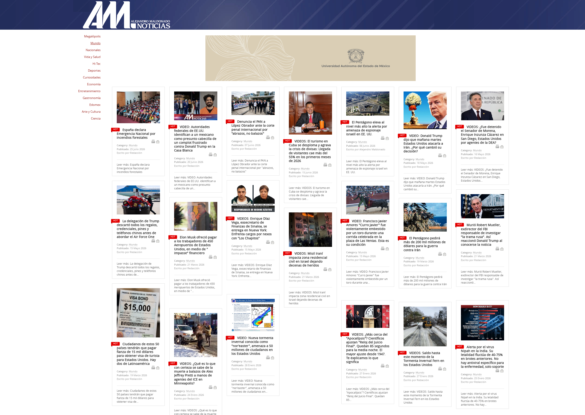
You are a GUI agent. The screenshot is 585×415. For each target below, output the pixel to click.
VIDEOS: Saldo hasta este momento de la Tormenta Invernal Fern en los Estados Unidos (424, 350)
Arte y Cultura (91, 112)
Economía (94, 84)
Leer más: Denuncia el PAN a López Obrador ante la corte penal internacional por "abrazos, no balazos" (252, 166)
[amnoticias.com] (126, 15)
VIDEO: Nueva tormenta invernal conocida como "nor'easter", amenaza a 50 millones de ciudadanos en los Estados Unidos (252, 336)
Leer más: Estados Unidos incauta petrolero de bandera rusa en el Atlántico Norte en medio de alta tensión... (306, 146)
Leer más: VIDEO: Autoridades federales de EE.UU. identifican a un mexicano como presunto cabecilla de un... (195, 182)
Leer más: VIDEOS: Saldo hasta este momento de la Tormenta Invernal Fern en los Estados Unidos (423, 388)
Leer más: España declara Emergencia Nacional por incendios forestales (133, 168)
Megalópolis (92, 36)
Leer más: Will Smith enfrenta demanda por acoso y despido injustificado (250, 136)
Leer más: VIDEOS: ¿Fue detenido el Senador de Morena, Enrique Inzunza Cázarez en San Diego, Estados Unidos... (482, 175)
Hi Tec (97, 64)
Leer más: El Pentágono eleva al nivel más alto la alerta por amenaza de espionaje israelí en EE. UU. (366, 166)
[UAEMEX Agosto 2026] (310, 80)
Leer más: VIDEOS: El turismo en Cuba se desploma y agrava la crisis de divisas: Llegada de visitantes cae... (309, 193)
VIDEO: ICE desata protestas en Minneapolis (193, 100)
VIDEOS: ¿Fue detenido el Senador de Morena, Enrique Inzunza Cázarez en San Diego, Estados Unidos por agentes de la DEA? (482, 134)
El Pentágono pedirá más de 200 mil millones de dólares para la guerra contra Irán (425, 244)
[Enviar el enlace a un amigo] (215, 155)
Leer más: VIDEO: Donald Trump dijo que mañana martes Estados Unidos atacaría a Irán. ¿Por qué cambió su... (424, 183)
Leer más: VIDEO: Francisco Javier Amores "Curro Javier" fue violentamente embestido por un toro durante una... (367, 277)
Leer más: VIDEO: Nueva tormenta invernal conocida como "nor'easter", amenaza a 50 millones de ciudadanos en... (252, 376)
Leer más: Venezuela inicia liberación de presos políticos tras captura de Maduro (138, 140)
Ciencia (96, 118)
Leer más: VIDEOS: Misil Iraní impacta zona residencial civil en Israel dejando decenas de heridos (309, 297)
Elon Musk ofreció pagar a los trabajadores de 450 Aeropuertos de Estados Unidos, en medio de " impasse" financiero (195, 245)
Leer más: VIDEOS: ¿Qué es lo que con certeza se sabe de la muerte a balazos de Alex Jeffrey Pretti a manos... (195, 407)
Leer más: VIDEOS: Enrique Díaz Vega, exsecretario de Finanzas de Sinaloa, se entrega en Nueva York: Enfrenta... (252, 270)
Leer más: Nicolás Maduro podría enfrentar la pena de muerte (366, 134)
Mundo (190, 158)
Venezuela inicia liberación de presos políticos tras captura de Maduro (135, 104)
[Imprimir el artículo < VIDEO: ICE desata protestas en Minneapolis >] (210, 105)
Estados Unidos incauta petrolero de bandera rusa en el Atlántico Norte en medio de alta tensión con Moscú (309, 106)
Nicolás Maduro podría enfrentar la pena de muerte (365, 102)
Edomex (95, 105)
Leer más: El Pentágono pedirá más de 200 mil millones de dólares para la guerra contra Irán (425, 280)
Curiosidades (92, 77)
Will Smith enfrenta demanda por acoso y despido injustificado (248, 102)
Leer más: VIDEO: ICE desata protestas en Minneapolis (192, 130)
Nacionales (93, 50)
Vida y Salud (92, 57)
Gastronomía (92, 98)
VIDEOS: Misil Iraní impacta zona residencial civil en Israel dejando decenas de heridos (308, 259)
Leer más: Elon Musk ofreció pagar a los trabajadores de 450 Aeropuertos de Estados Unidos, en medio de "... (194, 285)
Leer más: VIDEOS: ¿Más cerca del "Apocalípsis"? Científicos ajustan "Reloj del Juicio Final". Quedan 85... (367, 385)
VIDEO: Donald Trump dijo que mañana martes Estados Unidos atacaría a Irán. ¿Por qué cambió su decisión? (423, 143)
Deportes (94, 70)
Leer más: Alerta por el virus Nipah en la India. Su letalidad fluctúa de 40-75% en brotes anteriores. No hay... (479, 390)
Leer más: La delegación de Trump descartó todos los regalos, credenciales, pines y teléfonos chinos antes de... (138, 269)
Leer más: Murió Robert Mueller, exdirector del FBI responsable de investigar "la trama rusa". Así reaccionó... (482, 277)
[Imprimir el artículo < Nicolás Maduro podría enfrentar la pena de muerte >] (381, 110)
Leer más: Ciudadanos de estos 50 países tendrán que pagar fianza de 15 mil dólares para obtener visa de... (137, 396)
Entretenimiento (89, 91)
